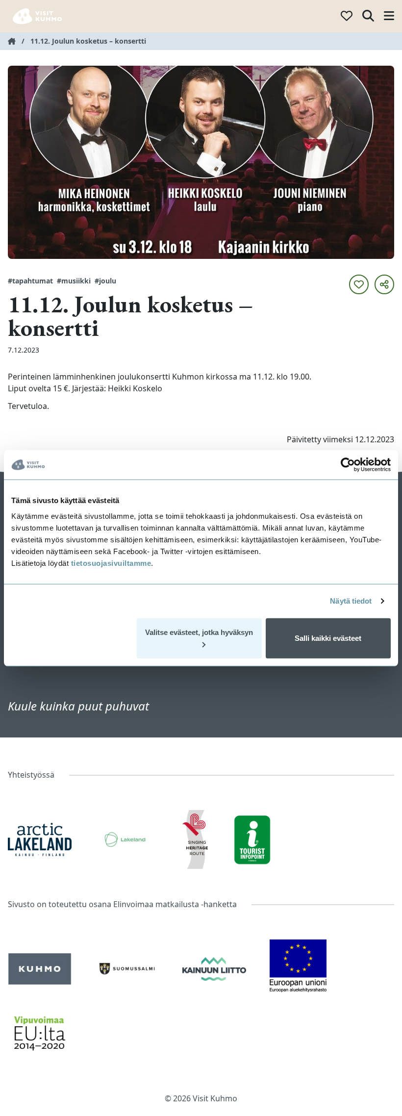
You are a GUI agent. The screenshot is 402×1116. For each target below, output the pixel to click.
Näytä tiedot (351, 601)
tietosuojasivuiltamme (110, 562)
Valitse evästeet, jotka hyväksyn (199, 632)
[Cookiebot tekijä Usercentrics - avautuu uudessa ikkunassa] (348, 464)
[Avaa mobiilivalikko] (389, 16)
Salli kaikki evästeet (328, 638)
